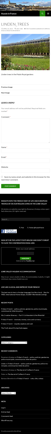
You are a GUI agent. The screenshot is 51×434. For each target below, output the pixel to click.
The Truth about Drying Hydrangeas (14, 328)
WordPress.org (6, 420)
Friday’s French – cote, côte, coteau (30, 378)
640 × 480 (19, 29)
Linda (3, 364)
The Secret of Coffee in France (28, 370)
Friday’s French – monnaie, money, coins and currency (21, 319)
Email (4, 157)
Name (4, 147)
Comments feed (7, 416)
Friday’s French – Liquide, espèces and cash (17, 324)
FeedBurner (30, 261)
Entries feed (5, 412)
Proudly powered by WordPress (11, 431)
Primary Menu (48, 13)
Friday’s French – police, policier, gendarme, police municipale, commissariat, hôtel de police (25, 358)
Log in (3, 408)
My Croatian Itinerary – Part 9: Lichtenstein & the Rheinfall (22, 315)
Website (4, 167)
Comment (5, 117)
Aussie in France (8, 13)
